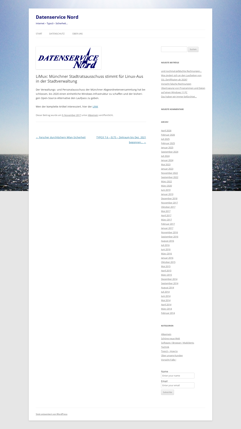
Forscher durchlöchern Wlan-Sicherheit (61, 137)
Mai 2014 (165, 300)
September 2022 (169, 177)
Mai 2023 (165, 164)
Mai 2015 (165, 266)
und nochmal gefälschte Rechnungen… (181, 71)
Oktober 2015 (168, 262)
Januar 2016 (167, 257)
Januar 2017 (167, 228)
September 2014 (169, 283)
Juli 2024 (165, 156)
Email (164, 381)
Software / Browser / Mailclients (177, 342)
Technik (165, 347)
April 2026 (166, 130)
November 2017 (169, 202)
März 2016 (166, 253)
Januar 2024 (167, 160)
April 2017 (166, 215)
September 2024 (169, 151)
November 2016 (169, 232)
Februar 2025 (168, 143)
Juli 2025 (165, 139)
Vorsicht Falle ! (168, 359)
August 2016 (167, 240)
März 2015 (166, 274)
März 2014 (166, 308)
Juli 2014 (165, 291)
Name (164, 371)
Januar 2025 (167, 147)
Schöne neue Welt (170, 338)
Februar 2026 (168, 134)
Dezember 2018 (169, 198)
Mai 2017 (165, 211)
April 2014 (166, 304)
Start (39, 33)
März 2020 (166, 185)
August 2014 (167, 287)
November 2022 (169, 173)
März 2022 (166, 181)
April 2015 (166, 270)
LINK (95, 106)
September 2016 (169, 236)
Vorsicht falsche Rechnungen (176, 83)
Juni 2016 (165, 249)
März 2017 (166, 219)
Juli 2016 (165, 245)
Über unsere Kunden (172, 355)
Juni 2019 (165, 190)
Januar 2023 (167, 168)
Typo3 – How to (169, 351)
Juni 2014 (165, 296)
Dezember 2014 (169, 279)
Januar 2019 (167, 194)
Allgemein (93, 115)
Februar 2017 (168, 223)
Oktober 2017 (168, 206)
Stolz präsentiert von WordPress (51, 414)
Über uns (77, 33)
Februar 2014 (168, 313)
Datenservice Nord (57, 17)
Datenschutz (57, 33)
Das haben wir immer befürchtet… (179, 96)
